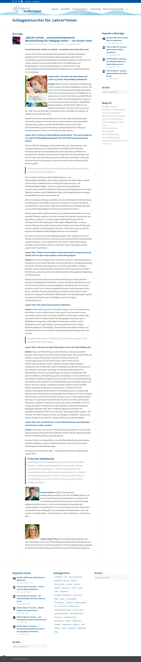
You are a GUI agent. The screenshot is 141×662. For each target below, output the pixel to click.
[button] (4, 658)
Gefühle (80, 588)
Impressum (28, 1)
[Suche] (127, 9)
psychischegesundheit (76, 613)
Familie (74, 588)
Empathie (57, 588)
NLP (55, 606)
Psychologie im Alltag (69, 617)
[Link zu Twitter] (18, 1)
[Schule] (16, 40)
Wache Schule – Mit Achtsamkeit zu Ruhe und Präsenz (57, 513)
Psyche (81, 610)
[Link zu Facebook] (15, 1)
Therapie (57, 628)
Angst (65, 577)
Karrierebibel (107, 131)
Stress (83, 624)
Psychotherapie (59, 621)
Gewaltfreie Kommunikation (63, 595)
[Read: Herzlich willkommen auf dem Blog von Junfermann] (104, 38)
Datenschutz (36, 1)
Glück (56, 599)
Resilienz (68, 621)
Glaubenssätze (77, 595)
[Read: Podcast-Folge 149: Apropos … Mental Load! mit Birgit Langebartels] (104, 47)
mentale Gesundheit (81, 602)
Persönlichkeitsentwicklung (62, 610)
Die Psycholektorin (110, 128)
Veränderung (72, 628)
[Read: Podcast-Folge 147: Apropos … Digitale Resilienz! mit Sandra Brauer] (104, 71)
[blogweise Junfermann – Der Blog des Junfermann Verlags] (26, 9)
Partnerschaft (63, 606)
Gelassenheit (64, 591)
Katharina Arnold (74, 44)
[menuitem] (28, 1)
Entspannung (66, 588)
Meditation (69, 602)
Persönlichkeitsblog (110, 134)
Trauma (63, 628)
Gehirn (56, 591)
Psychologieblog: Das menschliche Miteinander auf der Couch (114, 140)
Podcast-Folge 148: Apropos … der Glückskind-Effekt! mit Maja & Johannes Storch (117, 61)
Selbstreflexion (66, 624)
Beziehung (74, 580)
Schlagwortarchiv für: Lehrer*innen (44, 20)
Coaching (69, 584)
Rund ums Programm (57, 44)
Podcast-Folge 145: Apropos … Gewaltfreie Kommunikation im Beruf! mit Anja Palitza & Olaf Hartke (31, 629)
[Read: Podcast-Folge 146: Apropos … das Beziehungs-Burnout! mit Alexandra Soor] (14, 617)
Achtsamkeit (58, 577)
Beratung (66, 580)
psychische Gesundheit (61, 613)
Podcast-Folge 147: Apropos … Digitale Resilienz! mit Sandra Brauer (117, 73)
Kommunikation (59, 602)
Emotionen (77, 584)
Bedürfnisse (57, 580)
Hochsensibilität (71, 599)
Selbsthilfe (57, 624)
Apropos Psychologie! (75, 577)
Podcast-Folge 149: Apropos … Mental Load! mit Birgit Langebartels (117, 49)
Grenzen (62, 599)
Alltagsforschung (109, 106)
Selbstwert (76, 624)
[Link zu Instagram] (13, 1)
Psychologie (57, 617)
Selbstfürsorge (77, 621)
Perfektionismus (73, 606)
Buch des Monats (59, 584)
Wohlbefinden (82, 628)
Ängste (56, 632)
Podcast (75, 610)
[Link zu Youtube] (21, 1)
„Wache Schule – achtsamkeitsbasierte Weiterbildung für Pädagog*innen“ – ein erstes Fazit (58, 39)
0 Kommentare (42, 44)
